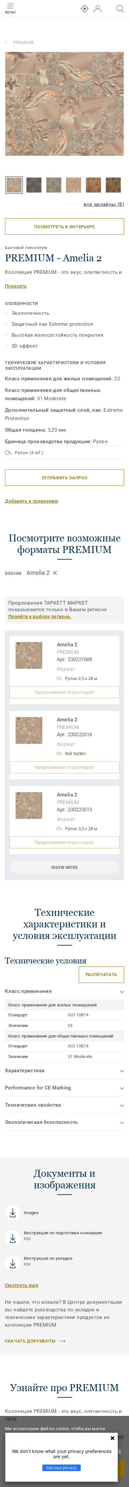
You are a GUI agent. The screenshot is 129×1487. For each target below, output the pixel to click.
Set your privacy (61, 1467)
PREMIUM (23, 42)
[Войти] (98, 9)
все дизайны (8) (104, 204)
